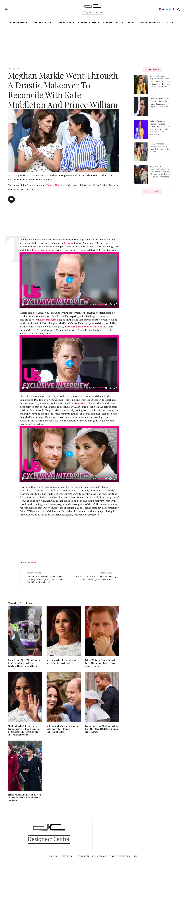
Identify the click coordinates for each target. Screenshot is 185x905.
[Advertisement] (92, 46)
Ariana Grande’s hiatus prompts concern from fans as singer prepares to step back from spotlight (160, 128)
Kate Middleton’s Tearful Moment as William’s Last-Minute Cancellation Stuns (62, 729)
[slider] (55, 304)
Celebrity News (42, 22)
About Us (52, 856)
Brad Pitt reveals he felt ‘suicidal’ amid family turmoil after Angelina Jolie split (159, 102)
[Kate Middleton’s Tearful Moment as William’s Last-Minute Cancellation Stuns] (64, 697)
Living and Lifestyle (151, 22)
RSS (135, 856)
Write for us (82, 856)
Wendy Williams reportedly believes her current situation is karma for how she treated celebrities (160, 81)
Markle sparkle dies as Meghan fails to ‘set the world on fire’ (61, 661)
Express (68, 243)
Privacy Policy (99, 856)
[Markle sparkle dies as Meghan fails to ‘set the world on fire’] (64, 631)
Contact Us (66, 856)
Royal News (30, 562)
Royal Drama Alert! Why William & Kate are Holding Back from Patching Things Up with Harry (24, 663)
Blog (170, 22)
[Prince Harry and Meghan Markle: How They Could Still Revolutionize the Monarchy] (102, 697)
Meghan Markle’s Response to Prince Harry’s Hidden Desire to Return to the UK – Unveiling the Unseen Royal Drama (23, 730)
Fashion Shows (18, 22)
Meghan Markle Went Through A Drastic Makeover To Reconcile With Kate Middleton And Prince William (63, 90)
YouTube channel (87, 403)
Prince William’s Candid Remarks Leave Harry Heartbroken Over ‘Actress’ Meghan (100, 663)
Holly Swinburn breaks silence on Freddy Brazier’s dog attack (160, 147)
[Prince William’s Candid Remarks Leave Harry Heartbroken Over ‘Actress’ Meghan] (102, 631)
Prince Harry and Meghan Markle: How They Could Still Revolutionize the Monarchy (101, 729)
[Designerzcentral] (92, 9)
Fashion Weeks (65, 22)
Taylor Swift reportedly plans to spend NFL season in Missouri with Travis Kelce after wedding (160, 171)
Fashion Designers (88, 22)
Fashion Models (112, 22)
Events (132, 22)
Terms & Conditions (120, 856)
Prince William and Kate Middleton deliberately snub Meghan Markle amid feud (24, 797)
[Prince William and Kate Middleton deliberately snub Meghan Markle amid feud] (25, 766)
